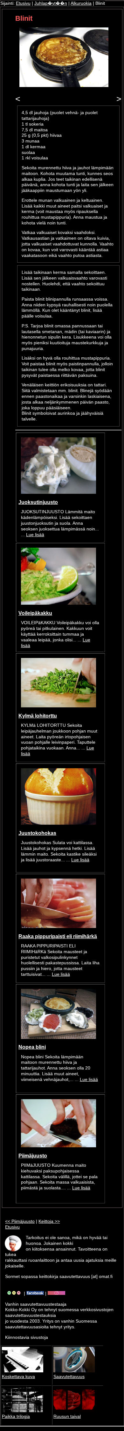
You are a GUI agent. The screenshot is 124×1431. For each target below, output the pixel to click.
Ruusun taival (67, 1416)
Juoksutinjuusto (38, 502)
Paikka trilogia (16, 1416)
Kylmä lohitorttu (37, 716)
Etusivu (23, 3)
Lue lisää (35, 534)
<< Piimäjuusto (20, 1221)
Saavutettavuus (69, 1376)
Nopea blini (32, 1047)
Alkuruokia (81, 3)
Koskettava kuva (18, 1376)
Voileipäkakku (35, 613)
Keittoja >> (49, 1221)
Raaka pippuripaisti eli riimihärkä (57, 936)
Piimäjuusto (32, 1155)
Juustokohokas (37, 833)
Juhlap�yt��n (50, 3)
